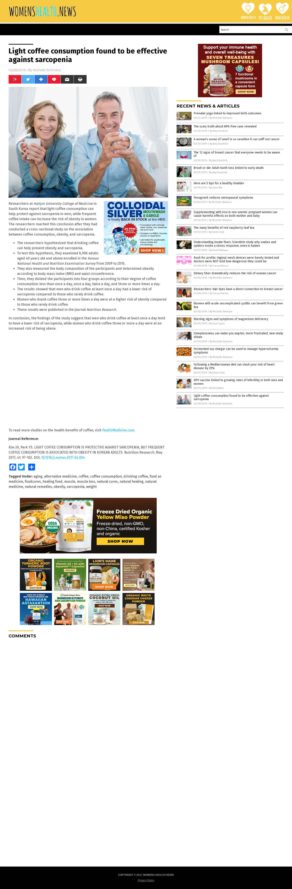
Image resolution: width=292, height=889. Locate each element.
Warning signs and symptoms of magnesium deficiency (231, 319)
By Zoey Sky (215, 187)
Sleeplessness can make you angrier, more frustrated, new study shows (238, 335)
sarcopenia (75, 487)
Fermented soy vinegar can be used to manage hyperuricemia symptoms (236, 350)
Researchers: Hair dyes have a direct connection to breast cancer (238, 289)
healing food (52, 481)
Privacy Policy (146, 880)
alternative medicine (60, 476)
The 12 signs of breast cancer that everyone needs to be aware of (237, 154)
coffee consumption (106, 476)
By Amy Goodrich (219, 131)
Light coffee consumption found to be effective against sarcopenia (231, 397)
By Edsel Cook (216, 232)
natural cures (107, 481)
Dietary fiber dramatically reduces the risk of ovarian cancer (235, 273)
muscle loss (86, 481)
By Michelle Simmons (220, 117)
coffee (83, 476)
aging (38, 476)
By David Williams (218, 250)
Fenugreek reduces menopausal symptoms (223, 197)
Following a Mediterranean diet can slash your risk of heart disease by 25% (234, 366)
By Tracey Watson (219, 265)
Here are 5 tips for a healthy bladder (219, 183)
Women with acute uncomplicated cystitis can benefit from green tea (238, 305)
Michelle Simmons (47, 70)
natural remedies (38, 487)
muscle (69, 481)
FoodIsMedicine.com (118, 430)
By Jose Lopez (217, 323)
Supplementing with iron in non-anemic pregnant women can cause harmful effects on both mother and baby (235, 214)
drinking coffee (136, 476)
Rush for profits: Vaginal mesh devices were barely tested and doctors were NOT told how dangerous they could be (236, 259)
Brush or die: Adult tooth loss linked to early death (229, 168)
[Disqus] (88, 695)
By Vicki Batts (216, 388)
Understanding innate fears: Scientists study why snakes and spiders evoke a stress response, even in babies (235, 244)
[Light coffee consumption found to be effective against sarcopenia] (43, 16)
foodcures (33, 481)
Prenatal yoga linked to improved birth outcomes (227, 113)
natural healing (131, 481)
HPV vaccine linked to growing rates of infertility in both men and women (238, 382)
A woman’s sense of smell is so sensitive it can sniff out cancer (237, 139)
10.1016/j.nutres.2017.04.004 (63, 458)
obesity (59, 487)
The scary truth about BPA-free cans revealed (225, 126)
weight (91, 487)
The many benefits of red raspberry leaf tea (224, 228)
